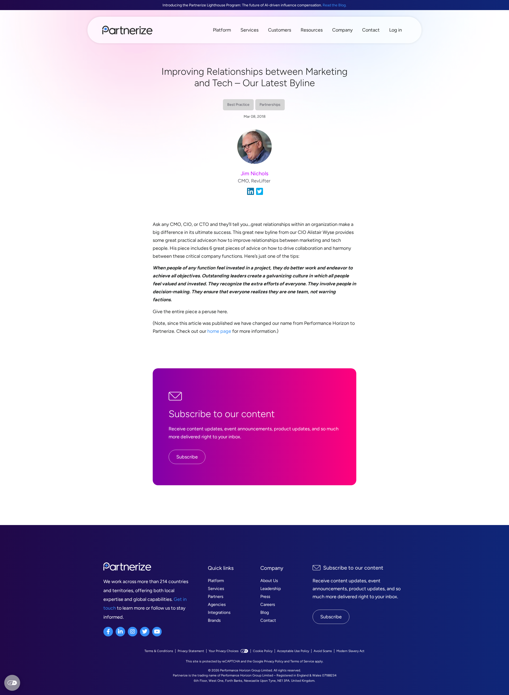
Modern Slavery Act (350, 651)
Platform (222, 30)
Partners (215, 596)
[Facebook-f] (108, 631)
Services (249, 30)
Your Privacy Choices (224, 651)
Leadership (270, 588)
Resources (312, 30)
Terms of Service (302, 661)
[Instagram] (132, 631)
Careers (267, 604)
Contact (371, 30)
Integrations (219, 612)
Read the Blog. (334, 5)
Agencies (217, 604)
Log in (395, 30)
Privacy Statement (191, 651)
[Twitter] (145, 631)
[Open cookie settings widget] (12, 683)
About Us (269, 580)
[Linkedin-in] (120, 631)
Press (265, 596)
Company (342, 30)
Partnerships (270, 104)
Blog (264, 612)
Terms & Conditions (158, 651)
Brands (214, 620)
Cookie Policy (263, 651)
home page (219, 331)
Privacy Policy (273, 661)
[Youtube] (157, 631)
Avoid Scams (323, 651)
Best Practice (238, 104)
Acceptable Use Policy (293, 651)
